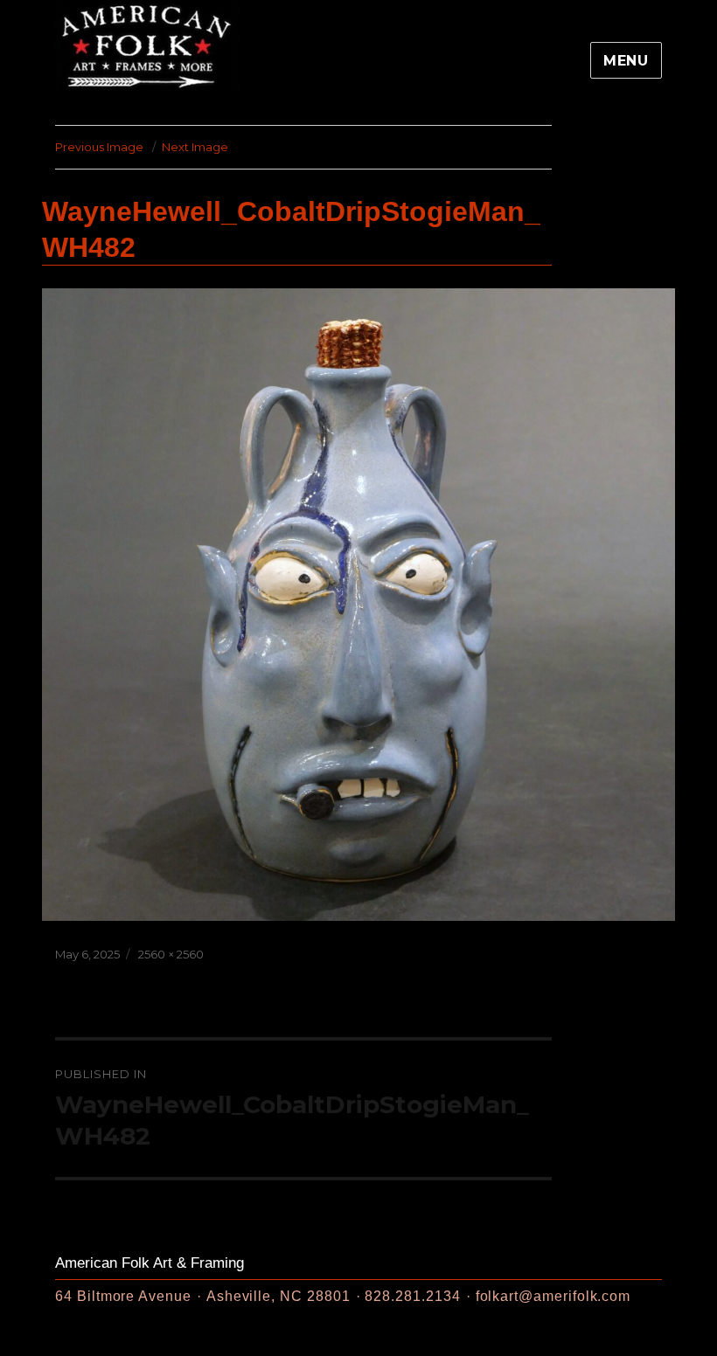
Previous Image (99, 147)
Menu (626, 60)
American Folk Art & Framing (149, 1263)
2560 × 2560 (171, 954)
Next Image (195, 147)
